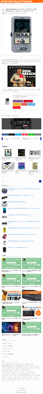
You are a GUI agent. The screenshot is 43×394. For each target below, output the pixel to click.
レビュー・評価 (6, 351)
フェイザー (19, 377)
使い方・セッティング (7, 348)
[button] (5, 134)
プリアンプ (4, 379)
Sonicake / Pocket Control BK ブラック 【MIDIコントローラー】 (21, 195)
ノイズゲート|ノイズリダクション (23, 375)
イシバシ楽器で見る (28, 101)
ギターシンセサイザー (25, 369)
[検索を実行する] (40, 181)
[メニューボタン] (41, 1)
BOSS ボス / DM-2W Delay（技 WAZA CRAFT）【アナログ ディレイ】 (22, 234)
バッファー (32, 375)
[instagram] (22, 388)
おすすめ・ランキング (7, 343)
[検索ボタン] (39, 1)
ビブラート (4, 377)
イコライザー (26, 366)
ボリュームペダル (21, 379)
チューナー (33, 373)
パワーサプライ (37, 375)
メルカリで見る (16, 107)
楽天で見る (24, 104)
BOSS (3, 364)
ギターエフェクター (17, 369)
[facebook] (19, 388)
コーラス (27, 371)
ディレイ (10, 375)
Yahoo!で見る (31, 104)
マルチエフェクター (28, 379)
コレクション (5, 356)
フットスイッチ (24, 377)
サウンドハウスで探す (18, 101)
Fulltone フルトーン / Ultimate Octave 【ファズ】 (18, 247)
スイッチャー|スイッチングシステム (25, 373)
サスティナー (5, 115)
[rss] (23, 388)
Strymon (12, 366)
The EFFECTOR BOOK (19, 366)
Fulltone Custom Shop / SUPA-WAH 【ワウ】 (17, 201)
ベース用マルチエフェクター (12, 379)
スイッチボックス (14, 373)
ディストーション (5, 375)
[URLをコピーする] (38, 134)
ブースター (36, 377)
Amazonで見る (17, 104)
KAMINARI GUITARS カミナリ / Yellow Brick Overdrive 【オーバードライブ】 (23, 227)
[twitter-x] (20, 388)
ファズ (15, 377)
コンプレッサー (22, 371)
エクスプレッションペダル (34, 366)
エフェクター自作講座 (7, 346)
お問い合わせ (23, 390)
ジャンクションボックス (6, 373)
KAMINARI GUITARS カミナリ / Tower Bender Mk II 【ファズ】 (21, 240)
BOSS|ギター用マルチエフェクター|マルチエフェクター (15, 364)
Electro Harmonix (11, 13)
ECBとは (18, 390)
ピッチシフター (9, 377)
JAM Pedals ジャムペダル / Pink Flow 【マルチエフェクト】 (20, 214)
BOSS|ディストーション (29, 364)
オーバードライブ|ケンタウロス (7, 369)
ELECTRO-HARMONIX (6, 366)
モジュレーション (36, 379)
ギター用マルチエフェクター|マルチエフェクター (10, 371)
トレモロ (15, 375)
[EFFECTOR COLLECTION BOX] (17, 1)
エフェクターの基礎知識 (8, 354)
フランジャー (31, 377)
